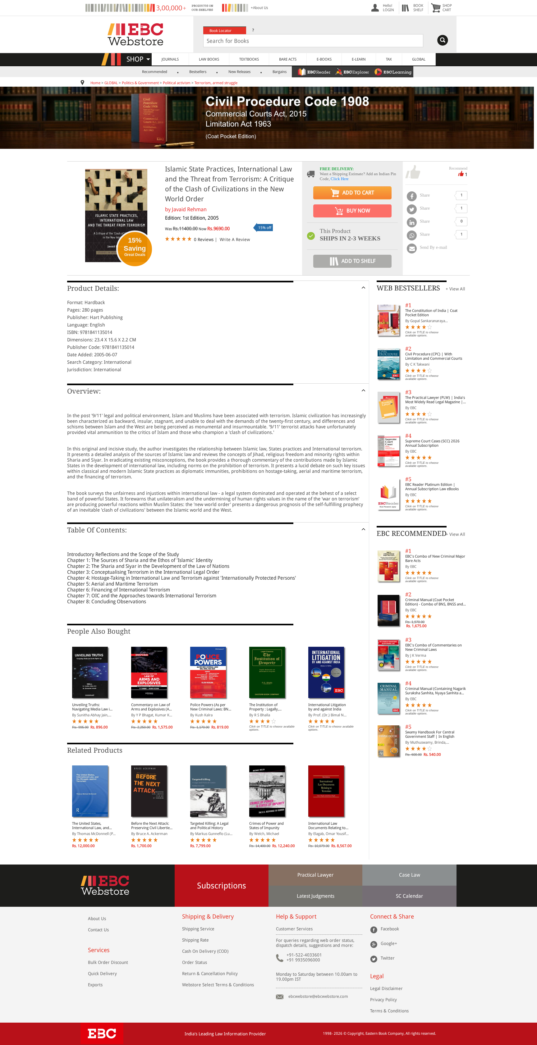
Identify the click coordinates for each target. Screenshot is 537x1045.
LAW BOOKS (209, 59)
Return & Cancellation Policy (210, 973)
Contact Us (98, 929)
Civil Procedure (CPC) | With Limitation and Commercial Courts (433, 356)
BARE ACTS (287, 59)
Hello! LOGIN (388, 7)
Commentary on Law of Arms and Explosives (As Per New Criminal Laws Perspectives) (151, 707)
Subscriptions (221, 885)
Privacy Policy (383, 999)
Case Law (409, 875)
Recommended (154, 72)
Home (95, 83)
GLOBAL (418, 59)
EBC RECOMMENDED (412, 533)
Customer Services (294, 928)
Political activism (176, 83)
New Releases (239, 72)
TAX (389, 59)
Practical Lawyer (315, 875)
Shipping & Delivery (208, 916)
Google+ (389, 943)
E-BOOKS (324, 59)
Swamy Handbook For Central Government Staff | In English (429, 734)
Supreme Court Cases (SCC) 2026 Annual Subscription (432, 443)
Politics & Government (140, 83)
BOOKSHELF (418, 7)
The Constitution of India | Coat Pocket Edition (431, 312)
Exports (95, 984)
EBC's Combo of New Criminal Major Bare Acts (435, 558)
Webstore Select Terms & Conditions (218, 984)
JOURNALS (170, 59)
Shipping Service (198, 928)
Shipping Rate (195, 940)
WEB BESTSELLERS (408, 288)
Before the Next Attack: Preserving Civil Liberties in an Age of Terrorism (151, 825)
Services (99, 950)
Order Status (194, 962)
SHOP (137, 59)
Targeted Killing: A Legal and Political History (209, 825)
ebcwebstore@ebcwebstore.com (318, 996)
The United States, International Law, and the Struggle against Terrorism (90, 825)
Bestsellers (197, 72)
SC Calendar (409, 896)
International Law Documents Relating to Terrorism (327, 825)
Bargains (280, 72)
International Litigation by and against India (327, 707)
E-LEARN (359, 59)
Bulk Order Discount (108, 962)
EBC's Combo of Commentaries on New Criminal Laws (433, 647)
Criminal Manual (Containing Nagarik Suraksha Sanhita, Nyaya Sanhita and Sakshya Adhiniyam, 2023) (435, 691)
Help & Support (296, 916)
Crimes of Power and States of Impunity (266, 825)
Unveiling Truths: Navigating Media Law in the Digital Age (92, 707)
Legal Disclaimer (386, 988)
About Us (97, 918)
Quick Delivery (102, 973)
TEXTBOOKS (249, 59)
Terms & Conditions (389, 1010)
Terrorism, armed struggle (216, 83)
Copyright (355, 1033)
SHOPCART (447, 7)
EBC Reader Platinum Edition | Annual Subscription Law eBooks (432, 486)
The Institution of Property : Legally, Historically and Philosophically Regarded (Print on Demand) (270, 707)
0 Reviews (203, 239)
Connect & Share (392, 916)
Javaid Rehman (189, 209)
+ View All (455, 288)
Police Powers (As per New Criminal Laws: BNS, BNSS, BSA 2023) (210, 707)
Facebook (390, 928)
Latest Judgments (315, 896)
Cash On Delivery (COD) (205, 951)
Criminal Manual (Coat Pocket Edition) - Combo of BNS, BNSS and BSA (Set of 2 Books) (434, 602)
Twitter (388, 958)
